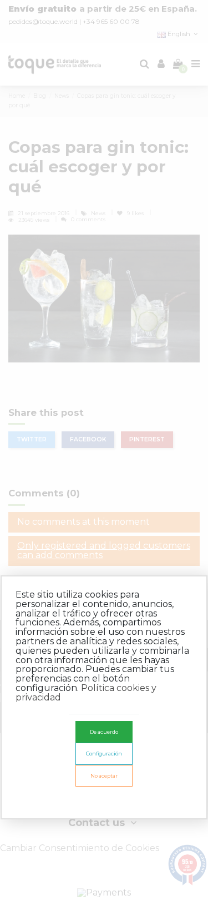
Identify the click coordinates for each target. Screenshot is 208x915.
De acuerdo (104, 732)
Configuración (104, 753)
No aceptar (104, 776)
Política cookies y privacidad (86, 693)
